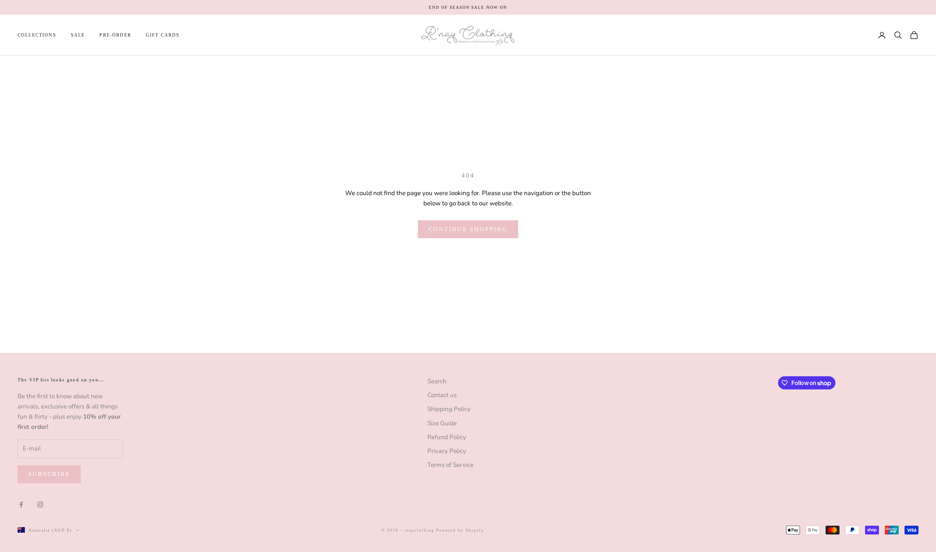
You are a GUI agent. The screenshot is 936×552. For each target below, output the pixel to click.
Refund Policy (446, 437)
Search (436, 381)
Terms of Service (450, 465)
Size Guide (442, 423)
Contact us (442, 395)
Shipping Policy (449, 409)
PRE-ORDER (115, 35)
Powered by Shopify (460, 530)
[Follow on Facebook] (21, 504)
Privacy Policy (446, 451)
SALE (78, 35)
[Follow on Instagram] (40, 504)
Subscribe (49, 474)
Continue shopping (468, 229)
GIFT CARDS (163, 35)
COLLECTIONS (37, 35)
